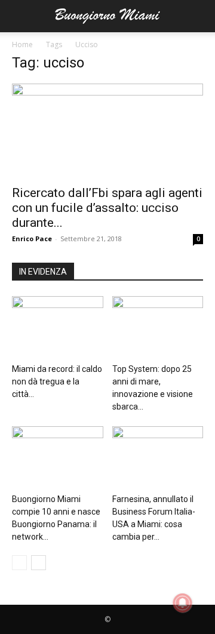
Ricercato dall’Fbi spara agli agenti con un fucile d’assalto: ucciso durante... (107, 208)
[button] (20, 16)
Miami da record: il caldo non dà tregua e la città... (57, 381)
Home (22, 44)
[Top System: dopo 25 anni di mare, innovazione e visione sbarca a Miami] (158, 327)
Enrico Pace (32, 238)
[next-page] (38, 562)
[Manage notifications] (182, 603)
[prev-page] (19, 562)
